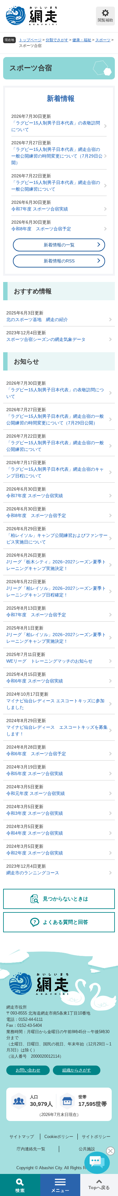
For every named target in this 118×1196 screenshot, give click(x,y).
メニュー (60, 1185)
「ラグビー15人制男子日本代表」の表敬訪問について (55, 126)
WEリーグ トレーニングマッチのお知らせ (49, 661)
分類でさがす (57, 40)
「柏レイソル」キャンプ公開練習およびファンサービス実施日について (57, 538)
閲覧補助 (105, 20)
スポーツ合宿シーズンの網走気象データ (46, 339)
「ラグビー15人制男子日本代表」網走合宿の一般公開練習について (55, 186)
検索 (20, 1185)
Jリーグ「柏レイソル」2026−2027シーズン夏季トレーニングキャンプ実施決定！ (56, 638)
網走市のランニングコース (32, 872)
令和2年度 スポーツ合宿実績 (34, 852)
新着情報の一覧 (59, 244)
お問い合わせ (28, 1070)
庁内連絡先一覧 (31, 1149)
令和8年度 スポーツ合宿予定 (41, 228)
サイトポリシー (96, 1136)
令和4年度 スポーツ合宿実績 (34, 833)
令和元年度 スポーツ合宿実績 (35, 793)
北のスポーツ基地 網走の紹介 (37, 319)
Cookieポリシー (58, 1136)
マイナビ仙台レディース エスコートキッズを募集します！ (57, 730)
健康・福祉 (81, 40)
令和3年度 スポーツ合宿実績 (34, 813)
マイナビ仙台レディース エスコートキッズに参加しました (55, 704)
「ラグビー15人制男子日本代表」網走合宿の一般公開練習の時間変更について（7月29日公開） (57, 156)
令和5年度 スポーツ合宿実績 (34, 773)
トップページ (30, 40)
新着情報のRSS (59, 260)
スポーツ (102, 40)
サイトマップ (21, 1136)
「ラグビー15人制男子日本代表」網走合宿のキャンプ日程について (55, 472)
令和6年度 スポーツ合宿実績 (34, 680)
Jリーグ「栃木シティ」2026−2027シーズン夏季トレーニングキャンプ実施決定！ (56, 565)
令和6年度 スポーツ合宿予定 (36, 753)
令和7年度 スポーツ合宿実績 (39, 208)
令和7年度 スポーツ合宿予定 (36, 614)
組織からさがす (76, 1070)
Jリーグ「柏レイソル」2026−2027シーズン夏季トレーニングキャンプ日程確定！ (56, 591)
